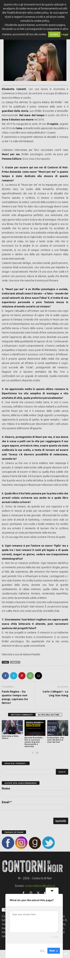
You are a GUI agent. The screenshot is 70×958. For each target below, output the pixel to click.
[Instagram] (31, 893)
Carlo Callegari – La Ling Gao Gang (55, 693)
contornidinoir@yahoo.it (40, 885)
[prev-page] (33, 752)
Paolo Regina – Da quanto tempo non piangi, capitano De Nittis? (15, 697)
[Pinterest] (21, 675)
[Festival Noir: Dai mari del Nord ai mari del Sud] (57, 728)
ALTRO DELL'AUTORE (48, 714)
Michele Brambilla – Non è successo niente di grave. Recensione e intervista (34, 742)
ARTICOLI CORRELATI (22, 714)
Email (7, 802)
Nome (6, 788)
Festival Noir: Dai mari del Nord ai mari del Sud (55, 739)
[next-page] (37, 752)
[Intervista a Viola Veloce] (12, 727)
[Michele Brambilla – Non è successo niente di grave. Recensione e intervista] (35, 728)
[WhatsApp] (30, 675)
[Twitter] (13, 675)
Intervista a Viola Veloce (10, 737)
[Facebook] (5, 675)
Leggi (64, 34)
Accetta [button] (54, 34)
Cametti (15, 662)
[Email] (38, 675)
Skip (42, 950)
